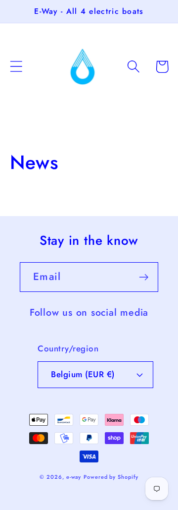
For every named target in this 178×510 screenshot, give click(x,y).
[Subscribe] (144, 277)
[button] (16, 67)
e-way (74, 477)
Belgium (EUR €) (83, 374)
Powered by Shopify (111, 477)
